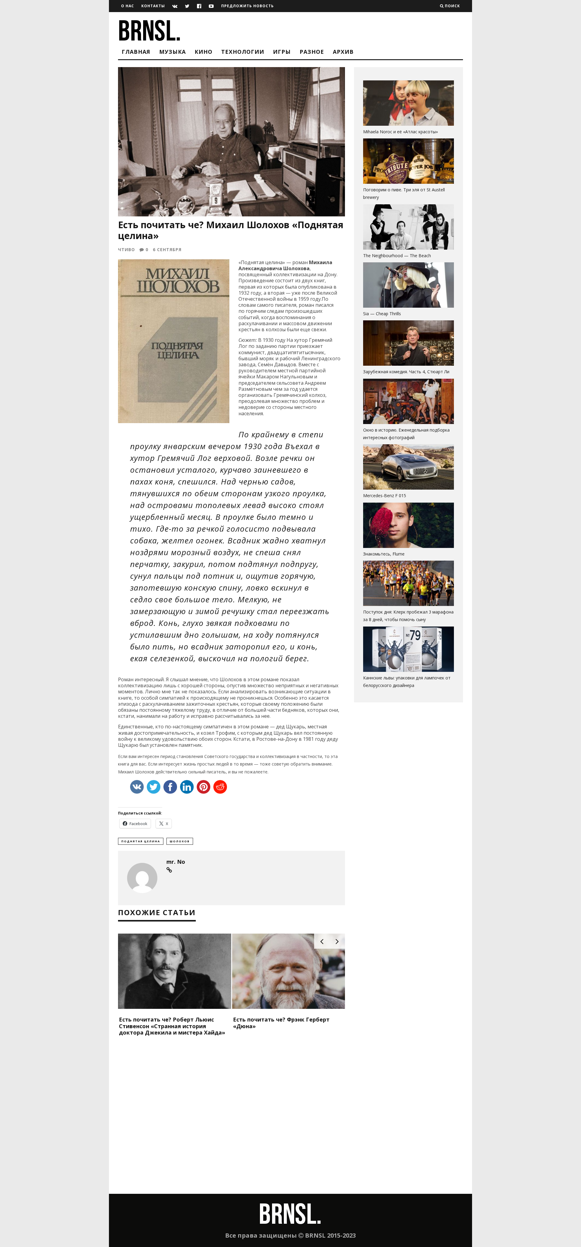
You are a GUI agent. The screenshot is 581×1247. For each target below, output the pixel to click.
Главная (136, 51)
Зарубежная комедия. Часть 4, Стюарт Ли (406, 371)
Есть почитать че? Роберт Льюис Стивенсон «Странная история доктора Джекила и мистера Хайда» (172, 1026)
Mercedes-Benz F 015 (384, 495)
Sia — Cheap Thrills (382, 313)
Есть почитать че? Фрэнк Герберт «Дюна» (281, 1023)
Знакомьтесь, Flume (384, 554)
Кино (203, 51)
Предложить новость (247, 5)
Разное (312, 51)
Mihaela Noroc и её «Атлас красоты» (400, 131)
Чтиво (126, 249)
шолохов (180, 841)
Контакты (153, 5)
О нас (127, 5)
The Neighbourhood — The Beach (397, 255)
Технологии (242, 51)
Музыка (172, 51)
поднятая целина (140, 841)
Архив (343, 51)
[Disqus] (231, 1116)
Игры (282, 51)
